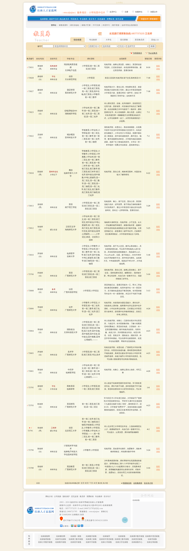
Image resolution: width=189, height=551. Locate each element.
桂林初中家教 (76, 542)
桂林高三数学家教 (76, 539)
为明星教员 (137, 53)
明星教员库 (127, 483)
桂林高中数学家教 (137, 536)
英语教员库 (139, 40)
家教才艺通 (86, 25)
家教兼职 (154, 19)
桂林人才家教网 (97, 502)
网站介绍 (49, 496)
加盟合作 (153, 12)
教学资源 (115, 25)
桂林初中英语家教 (106, 539)
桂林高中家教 (60, 542)
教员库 (82, 496)
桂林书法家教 (60, 539)
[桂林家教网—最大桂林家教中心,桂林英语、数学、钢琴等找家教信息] (43, 12)
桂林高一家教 (76, 536)
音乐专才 (92, 19)
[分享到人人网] (81, 525)
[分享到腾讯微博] (78, 525)
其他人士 (155, 40)
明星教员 (74, 19)
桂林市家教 (152, 539)
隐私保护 (66, 496)
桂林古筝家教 (152, 542)
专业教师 (83, 19)
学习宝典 (96, 25)
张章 (82, 515)
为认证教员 (152, 53)
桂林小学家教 (106, 542)
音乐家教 (124, 40)
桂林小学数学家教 (45, 542)
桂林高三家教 (91, 539)
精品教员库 (64, 19)
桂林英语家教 (137, 539)
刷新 (38, 483)
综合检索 (77, 40)
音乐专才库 (148, 483)
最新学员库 (54, 19)
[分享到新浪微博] (75, 525)
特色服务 (101, 19)
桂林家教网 (107, 505)
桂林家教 (44, 19)
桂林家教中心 (137, 542)
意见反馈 (74, 496)
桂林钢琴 (106, 536)
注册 (126, 12)
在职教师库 (137, 483)
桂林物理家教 (45, 539)
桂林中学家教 (91, 542)
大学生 (108, 40)
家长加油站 (74, 25)
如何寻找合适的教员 (130, 25)
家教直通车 (63, 25)
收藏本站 (138, 12)
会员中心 (113, 12)
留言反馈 (119, 19)
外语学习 (106, 25)
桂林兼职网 (60, 536)
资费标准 (110, 19)
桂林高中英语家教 (152, 536)
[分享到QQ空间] (72, 525)
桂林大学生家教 (122, 542)
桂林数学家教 (91, 536)
